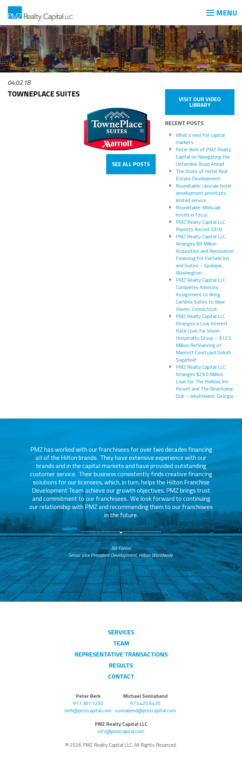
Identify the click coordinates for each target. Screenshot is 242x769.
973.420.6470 (145, 703)
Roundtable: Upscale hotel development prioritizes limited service (203, 193)
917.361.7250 (88, 703)
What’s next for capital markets (200, 138)
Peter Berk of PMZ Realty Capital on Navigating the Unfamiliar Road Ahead (203, 157)
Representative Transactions (121, 654)
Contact (121, 676)
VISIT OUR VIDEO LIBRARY (200, 102)
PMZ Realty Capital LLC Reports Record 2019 (200, 225)
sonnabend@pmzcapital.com (145, 710)
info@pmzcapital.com (121, 731)
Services (121, 632)
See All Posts (131, 164)
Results (121, 665)
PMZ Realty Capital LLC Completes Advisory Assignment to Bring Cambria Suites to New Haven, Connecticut (200, 294)
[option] (121, 502)
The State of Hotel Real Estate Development (202, 175)
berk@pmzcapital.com (88, 710)
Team (121, 643)
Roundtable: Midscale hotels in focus (198, 211)
